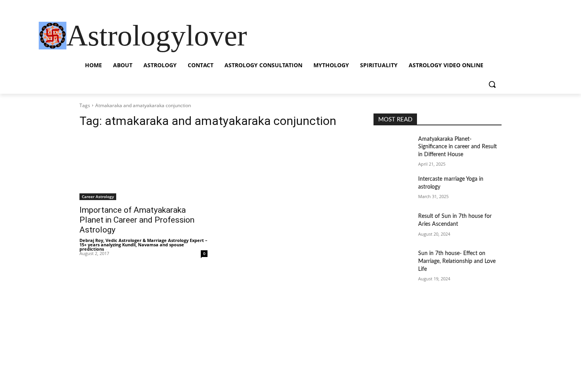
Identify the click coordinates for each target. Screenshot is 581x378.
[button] (492, 84)
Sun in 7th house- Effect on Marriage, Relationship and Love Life (457, 261)
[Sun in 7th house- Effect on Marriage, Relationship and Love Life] (393, 263)
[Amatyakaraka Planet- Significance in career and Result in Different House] (393, 149)
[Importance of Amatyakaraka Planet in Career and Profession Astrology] (143, 168)
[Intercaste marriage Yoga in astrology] (393, 189)
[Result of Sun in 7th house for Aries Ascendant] (393, 226)
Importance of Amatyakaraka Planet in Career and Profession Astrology (136, 219)
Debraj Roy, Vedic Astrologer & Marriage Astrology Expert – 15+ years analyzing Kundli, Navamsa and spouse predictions (143, 244)
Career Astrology (98, 196)
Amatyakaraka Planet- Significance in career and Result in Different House (457, 146)
